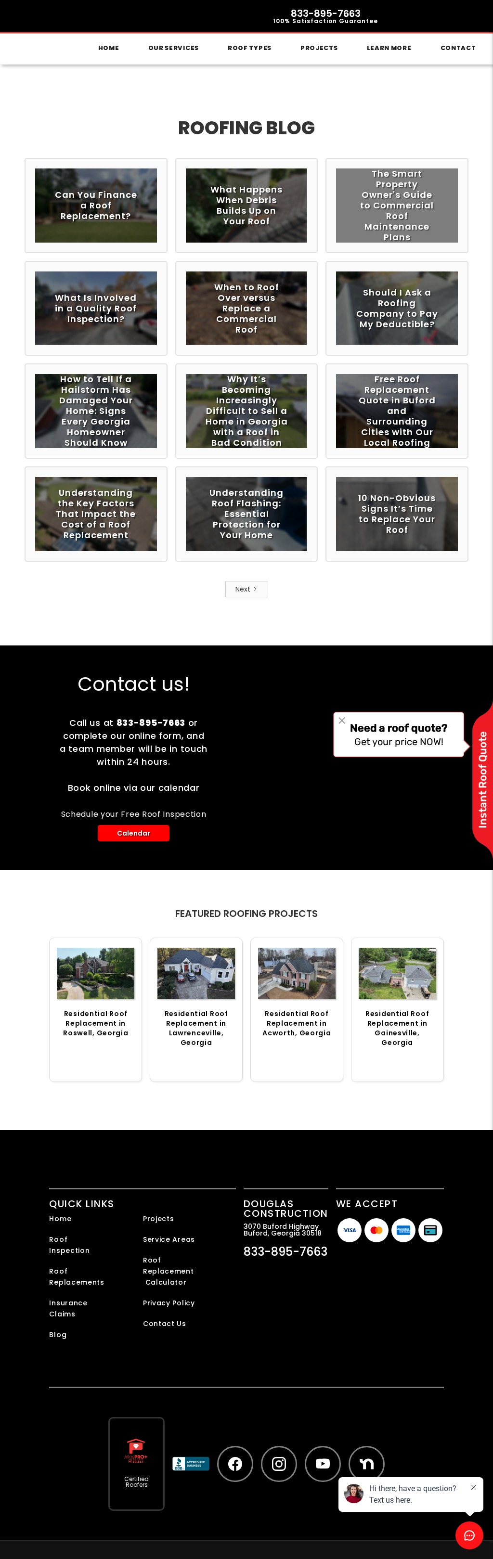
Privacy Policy (169, 1303)
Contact (458, 48)
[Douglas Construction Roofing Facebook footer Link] (235, 1464)
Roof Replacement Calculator (168, 1271)
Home (108, 48)
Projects (319, 48)
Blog (57, 1335)
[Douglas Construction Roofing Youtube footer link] (323, 1464)
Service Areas (169, 1239)
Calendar (133, 833)
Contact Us (164, 1323)
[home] (22, 32)
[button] (173, 48)
